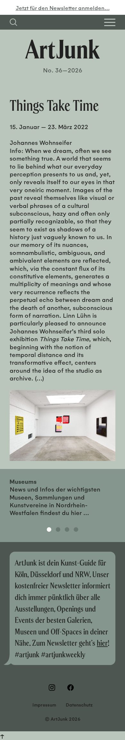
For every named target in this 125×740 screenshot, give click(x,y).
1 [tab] (49, 529)
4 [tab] (76, 529)
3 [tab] (67, 529)
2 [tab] (58, 529)
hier (102, 642)
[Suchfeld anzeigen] (13, 22)
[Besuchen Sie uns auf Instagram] (53, 687)
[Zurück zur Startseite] (62, 49)
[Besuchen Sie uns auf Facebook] (71, 687)
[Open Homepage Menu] (109, 22)
